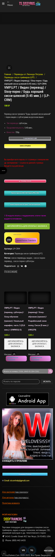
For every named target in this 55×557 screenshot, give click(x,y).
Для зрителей (8, 492)
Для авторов (8, 498)
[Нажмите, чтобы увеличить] (9, 68)
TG (31, 550)
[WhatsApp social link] (18, 266)
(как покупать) (21, 492)
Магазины (49, 551)
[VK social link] (22, 266)
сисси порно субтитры (23, 261)
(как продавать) (21, 498)
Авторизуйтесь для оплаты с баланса (27, 226)
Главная (8, 74)
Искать (47, 382)
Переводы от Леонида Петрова (28, 74)
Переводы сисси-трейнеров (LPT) (19, 78)
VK (23, 550)
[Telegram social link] (26, 266)
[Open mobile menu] (3, 4)
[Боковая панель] (3, 170)
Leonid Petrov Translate (26, 240)
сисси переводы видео (21, 258)
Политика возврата (11, 503)
